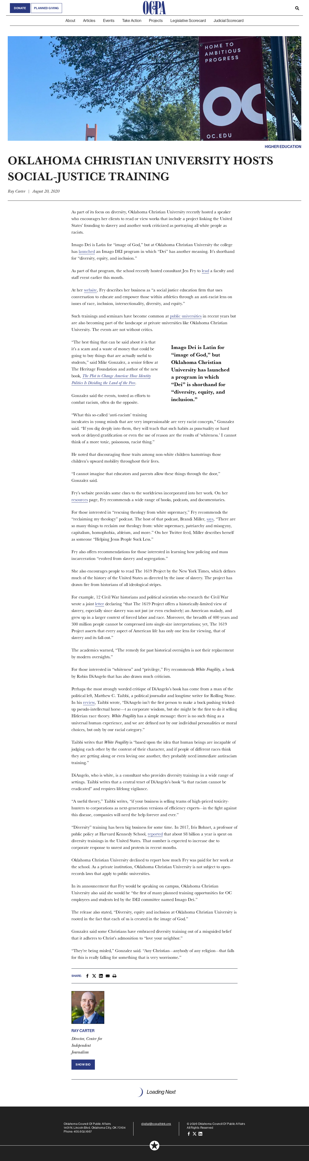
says (210, 519)
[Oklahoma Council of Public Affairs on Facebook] (189, 1133)
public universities (186, 316)
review (89, 702)
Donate (20, 8)
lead (205, 270)
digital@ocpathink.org (156, 1124)
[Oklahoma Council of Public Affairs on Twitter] (195, 1133)
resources (79, 499)
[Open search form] (297, 8)
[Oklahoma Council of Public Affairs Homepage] (154, 7)
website (90, 290)
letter (99, 603)
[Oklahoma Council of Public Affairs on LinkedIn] (200, 1133)
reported (155, 834)
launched (87, 251)
